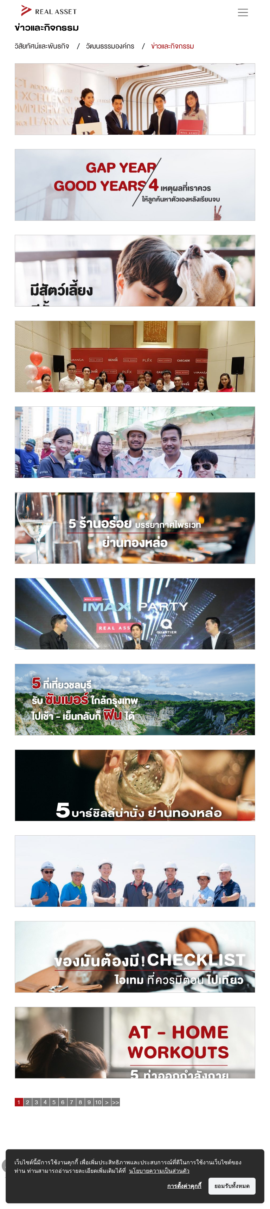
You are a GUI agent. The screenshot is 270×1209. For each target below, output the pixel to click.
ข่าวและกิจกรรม (172, 46)
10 (98, 1102)
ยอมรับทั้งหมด (232, 1185)
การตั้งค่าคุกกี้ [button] (184, 1185)
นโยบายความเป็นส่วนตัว (159, 1170)
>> (115, 1102)
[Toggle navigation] (239, 12)
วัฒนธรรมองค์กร (110, 46)
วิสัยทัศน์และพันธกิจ (42, 46)
